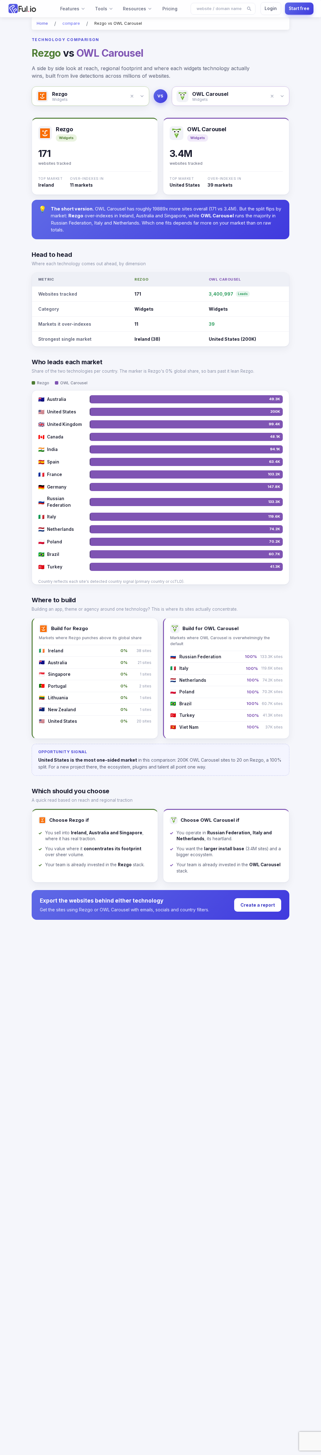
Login (271, 8)
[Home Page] (28, 8)
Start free (299, 8)
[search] (249, 8)
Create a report (257, 905)
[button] (132, 96)
